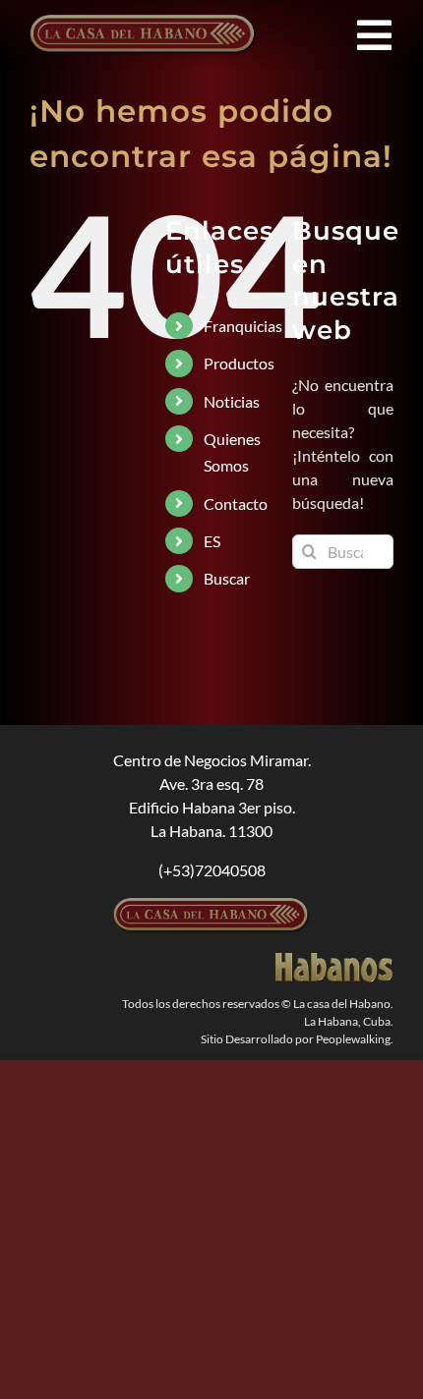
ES (212, 541)
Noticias (232, 401)
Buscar (227, 578)
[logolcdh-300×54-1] (211, 905)
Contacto (236, 503)
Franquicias (243, 325)
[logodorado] (334, 960)
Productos (239, 363)
